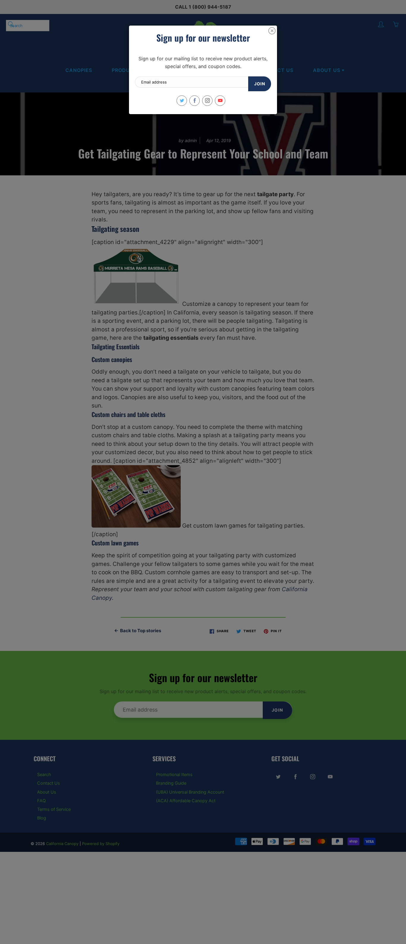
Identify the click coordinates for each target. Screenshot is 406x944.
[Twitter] (182, 100)
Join (259, 83)
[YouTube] (220, 100)
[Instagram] (207, 100)
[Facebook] (194, 100)
